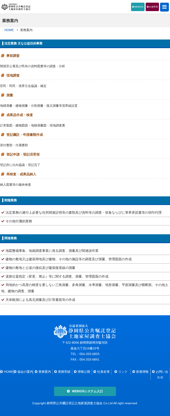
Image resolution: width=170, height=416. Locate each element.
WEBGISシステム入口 (87, 391)
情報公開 (84, 371)
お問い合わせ (162, 374)
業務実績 (64, 371)
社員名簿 (103, 371)
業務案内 (45, 371)
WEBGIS (138, 7)
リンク (123, 371)
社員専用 (153, 7)
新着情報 (142, 371)
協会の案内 (25, 371)
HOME (9, 30)
